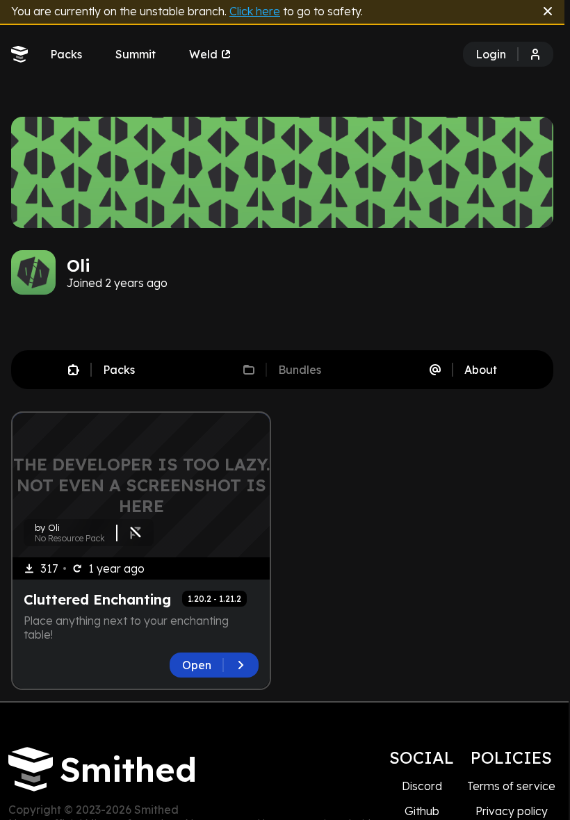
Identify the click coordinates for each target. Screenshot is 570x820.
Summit (135, 54)
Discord (422, 786)
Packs (66, 54)
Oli (78, 265)
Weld (203, 54)
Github (422, 811)
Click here (254, 11)
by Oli (47, 527)
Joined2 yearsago (117, 283)
